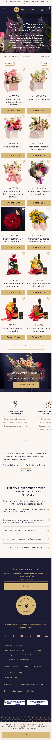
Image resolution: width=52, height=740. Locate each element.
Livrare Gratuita (10, 673)
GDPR (41, 684)
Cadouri (16, 666)
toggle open (4, 10)
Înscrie (26, 586)
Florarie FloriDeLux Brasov (14, 650)
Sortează (9, 64)
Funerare (26, 666)
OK (26, 735)
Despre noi (8, 646)
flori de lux (24, 9)
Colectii (7, 666)
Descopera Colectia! (26, 385)
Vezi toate (26, 470)
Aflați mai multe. (28, 728)
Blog (6, 691)
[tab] (18, 440)
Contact (19, 646)
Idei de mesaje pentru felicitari (22, 691)
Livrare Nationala (10, 677)
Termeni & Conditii (11, 684)
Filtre (44, 64)
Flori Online (37, 666)
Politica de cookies (28, 684)
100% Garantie (24, 673)
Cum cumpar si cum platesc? (15, 655)
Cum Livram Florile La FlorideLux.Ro (17, 659)
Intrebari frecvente (34, 650)
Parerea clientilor (36, 655)
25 (42, 345)
